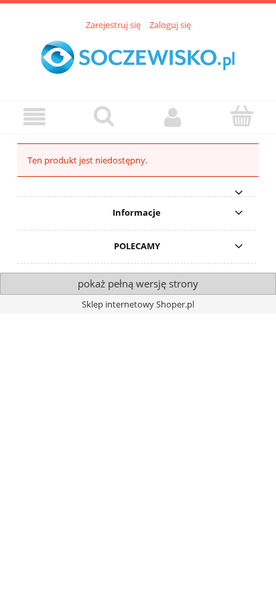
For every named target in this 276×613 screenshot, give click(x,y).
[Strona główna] (138, 58)
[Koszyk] (241, 116)
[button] (34, 117)
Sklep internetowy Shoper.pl (138, 304)
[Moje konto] (172, 117)
